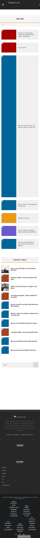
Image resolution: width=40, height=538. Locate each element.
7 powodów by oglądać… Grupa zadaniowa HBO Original (24, 332)
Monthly (32, 521)
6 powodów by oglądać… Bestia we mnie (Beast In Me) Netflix (24, 278)
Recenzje (14, 514)
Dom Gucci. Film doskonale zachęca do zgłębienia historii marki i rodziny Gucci (26, 34)
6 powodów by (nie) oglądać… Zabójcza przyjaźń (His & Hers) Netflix (24, 296)
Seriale (4, 470)
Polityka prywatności (27, 435)
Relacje (14, 511)
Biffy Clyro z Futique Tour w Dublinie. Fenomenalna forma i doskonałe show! (24, 314)
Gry (3, 479)
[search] (36, 365)
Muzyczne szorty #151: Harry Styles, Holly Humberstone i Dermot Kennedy (24, 305)
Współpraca (16, 435)
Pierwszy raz (14, 507)
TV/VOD (26, 516)
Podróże (32, 523)
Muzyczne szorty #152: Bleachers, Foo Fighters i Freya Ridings (24, 287)
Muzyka (4, 467)
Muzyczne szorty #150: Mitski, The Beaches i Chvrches (24, 323)
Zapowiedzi (20, 530)
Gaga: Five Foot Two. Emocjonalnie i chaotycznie (27, 205)
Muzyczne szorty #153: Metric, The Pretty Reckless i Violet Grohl (23, 269)
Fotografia (32, 530)
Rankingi (14, 509)
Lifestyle (32, 519)
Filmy (3, 476)
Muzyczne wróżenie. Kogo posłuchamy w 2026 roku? (23, 350)
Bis (3, 482)
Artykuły (14, 503)
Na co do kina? (22, 48)
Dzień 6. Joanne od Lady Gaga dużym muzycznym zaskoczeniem (27, 231)
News (14, 505)
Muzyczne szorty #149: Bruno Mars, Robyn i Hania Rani (24, 341)
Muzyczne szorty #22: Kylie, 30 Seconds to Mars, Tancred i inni (26, 126)
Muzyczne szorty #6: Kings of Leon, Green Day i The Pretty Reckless (26, 243)
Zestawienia (14, 516)
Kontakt (9, 435)
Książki (4, 473)
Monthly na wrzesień (23, 218)
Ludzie (32, 525)
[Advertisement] (20, 388)
